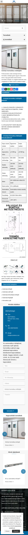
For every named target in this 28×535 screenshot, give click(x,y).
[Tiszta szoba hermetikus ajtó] (14, 428)
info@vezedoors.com (13, 335)
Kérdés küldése (15, 84)
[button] (4, 434)
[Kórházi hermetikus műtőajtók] (14, 57)
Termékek (10, 20)
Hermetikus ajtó (19, 20)
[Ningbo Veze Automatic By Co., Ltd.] (14, 1)
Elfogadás (16, 531)
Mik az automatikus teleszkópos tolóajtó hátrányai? (14, 479)
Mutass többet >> (9, 445)
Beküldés (10, 411)
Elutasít (7, 531)
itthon (5, 20)
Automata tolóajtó (7, 289)
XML (24, 528)
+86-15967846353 (13, 328)
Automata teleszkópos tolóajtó (10, 294)
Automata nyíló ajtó (7, 292)
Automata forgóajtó (7, 297)
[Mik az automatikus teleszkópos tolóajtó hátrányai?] (14, 465)
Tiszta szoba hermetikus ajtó (13, 442)
